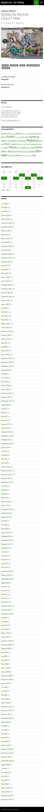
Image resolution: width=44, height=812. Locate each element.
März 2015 (4, 498)
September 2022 (6, 296)
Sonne (16, 152)
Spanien (26, 152)
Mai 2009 (4, 656)
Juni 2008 (4, 691)
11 (40, 178)
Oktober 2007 (5, 714)
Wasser (18, 156)
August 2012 (5, 583)
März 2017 (4, 420)
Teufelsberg (11, 156)
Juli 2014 (4, 521)
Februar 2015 (5, 502)
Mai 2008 (4, 695)
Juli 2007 (4, 726)
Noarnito (36, 144)
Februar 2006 (5, 788)
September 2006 (6, 761)
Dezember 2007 (6, 707)
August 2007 (5, 722)
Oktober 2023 (5, 262)
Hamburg (34, 137)
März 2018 (4, 382)
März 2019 (4, 351)
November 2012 (6, 571)
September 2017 (6, 401)
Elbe (38, 134)
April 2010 (4, 629)
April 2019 (4, 347)
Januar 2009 (5, 672)
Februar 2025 (5, 238)
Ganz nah (4, 11)
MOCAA (20, 144)
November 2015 (6, 474)
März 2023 (4, 273)
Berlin (18, 134)
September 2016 (6, 443)
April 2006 (4, 780)
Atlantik (14, 134)
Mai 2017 (4, 413)
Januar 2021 (5, 327)
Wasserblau (8, 78)
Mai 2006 (4, 776)
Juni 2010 (4, 621)
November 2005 (6, 799)
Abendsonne (7, 86)
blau (23, 134)
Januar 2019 (5, 354)
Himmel (4, 141)
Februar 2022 (5, 300)
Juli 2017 (4, 409)
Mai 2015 (4, 490)
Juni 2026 (4, 204)
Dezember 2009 (6, 641)
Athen (9, 134)
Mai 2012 (4, 594)
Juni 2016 (4, 455)
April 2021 (4, 316)
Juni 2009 (4, 652)
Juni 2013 (4, 556)
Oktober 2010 (5, 610)
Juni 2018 (4, 378)
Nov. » (8, 190)
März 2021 (4, 320)
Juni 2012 (4, 590)
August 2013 (5, 548)
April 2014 (4, 529)
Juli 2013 (4, 552)
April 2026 (4, 211)
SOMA (33, 148)
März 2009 (4, 664)
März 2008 (4, 699)
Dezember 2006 (6, 749)
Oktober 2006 (5, 757)
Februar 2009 (5, 668)
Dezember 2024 (6, 246)
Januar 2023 (5, 281)
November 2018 (6, 362)
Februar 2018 (5, 385)
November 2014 (6, 509)
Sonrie (22, 152)
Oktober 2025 (5, 231)
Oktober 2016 (5, 440)
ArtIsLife (4, 134)
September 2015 (6, 482)
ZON (34, 156)
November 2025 (6, 227)
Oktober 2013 (5, 544)
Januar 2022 (5, 304)
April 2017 (4, 416)
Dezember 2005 (6, 796)
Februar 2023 (5, 277)
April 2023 (4, 269)
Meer (7, 144)
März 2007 (4, 741)
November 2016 (6, 436)
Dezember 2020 (6, 331)
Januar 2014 (5, 532)
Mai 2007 (4, 734)
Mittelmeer (13, 144)
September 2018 (6, 366)
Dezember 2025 (6, 223)
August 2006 (5, 765)
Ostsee (6, 148)
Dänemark (32, 134)
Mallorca (14, 65)
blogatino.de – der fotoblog (12, 3)
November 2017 (6, 393)
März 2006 (4, 784)
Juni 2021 (4, 308)
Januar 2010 (5, 637)
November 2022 (6, 289)
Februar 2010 (5, 633)
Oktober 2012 (5, 575)
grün (22, 137)
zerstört (28, 156)
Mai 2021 (4, 312)
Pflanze (19, 148)
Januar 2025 (5, 242)
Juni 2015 (4, 486)
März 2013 (4, 567)
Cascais (27, 134)
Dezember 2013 (6, 536)
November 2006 (6, 753)
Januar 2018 (5, 389)
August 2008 (5, 683)
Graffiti (5, 65)
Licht (19, 141)
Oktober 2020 (5, 335)
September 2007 (6, 718)
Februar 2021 (5, 324)
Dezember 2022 (6, 285)
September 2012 (6, 579)
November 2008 (6, 679)
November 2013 (6, 540)
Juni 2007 (4, 730)
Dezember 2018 (6, 358)
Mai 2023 (4, 266)
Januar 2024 (5, 250)
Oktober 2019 (5, 339)
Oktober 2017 (5, 397)
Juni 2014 (4, 525)
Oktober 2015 (5, 478)
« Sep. (3, 190)
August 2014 (5, 517)
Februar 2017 (5, 424)
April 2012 (4, 598)
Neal (32, 144)
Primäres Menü (41, 2)
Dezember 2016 (6, 432)
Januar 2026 (5, 219)
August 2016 (5, 447)
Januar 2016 (5, 467)
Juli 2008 (4, 687)
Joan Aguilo (12, 141)
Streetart (12, 11)
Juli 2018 (4, 374)
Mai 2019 (4, 343)
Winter (24, 155)
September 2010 (6, 614)
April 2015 (4, 494)
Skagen (28, 148)
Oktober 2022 (5, 293)
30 (28, 187)
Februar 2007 (5, 745)
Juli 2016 (4, 451)
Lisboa (23, 141)
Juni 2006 (4, 772)
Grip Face (18, 137)
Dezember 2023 (6, 254)
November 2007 (6, 710)
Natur (28, 144)
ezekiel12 (21, 23)
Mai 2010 (4, 625)
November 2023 (6, 258)
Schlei (23, 148)
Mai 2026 (4, 207)
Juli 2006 (4, 768)
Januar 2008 (5, 703)
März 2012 (4, 602)
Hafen (26, 137)
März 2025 (4, 235)
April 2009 (4, 660)
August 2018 (5, 370)
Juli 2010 (4, 618)
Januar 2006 (5, 792)
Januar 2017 (5, 428)
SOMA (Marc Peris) (33, 65)
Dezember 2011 (6, 606)
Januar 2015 (5, 505)
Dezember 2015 (6, 471)
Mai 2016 (4, 459)
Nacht (24, 144)
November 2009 (6, 645)
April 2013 (4, 563)
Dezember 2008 (6, 676)
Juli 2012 (4, 587)
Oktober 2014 (5, 513)
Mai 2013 (4, 560)
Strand (32, 152)
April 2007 (4, 737)
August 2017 (5, 405)
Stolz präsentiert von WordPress (10, 809)
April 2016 (4, 463)
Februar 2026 (5, 215)
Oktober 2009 (5, 649)
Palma (23, 65)
